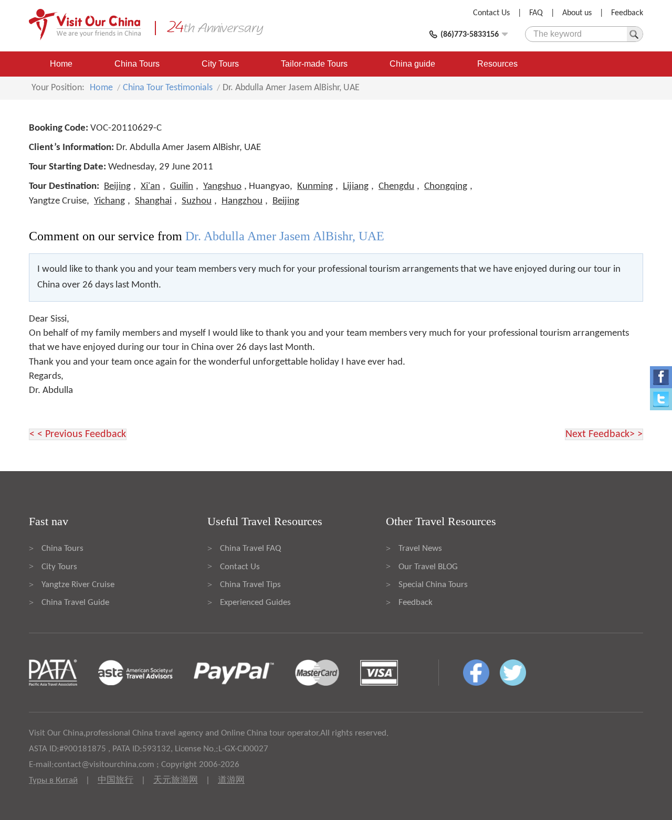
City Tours (220, 63)
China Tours (137, 63)
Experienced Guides (255, 602)
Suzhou (197, 201)
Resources (497, 63)
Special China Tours (433, 584)
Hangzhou (242, 201)
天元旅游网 (175, 780)
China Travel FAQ (250, 548)
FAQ (536, 13)
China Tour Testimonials (168, 88)
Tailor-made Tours (314, 63)
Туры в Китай (53, 780)
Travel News (420, 548)
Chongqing (445, 186)
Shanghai (153, 201)
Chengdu (396, 186)
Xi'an (150, 186)
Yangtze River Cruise (77, 584)
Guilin (181, 186)
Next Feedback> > (604, 434)
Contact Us (491, 13)
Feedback (627, 13)
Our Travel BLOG (428, 566)
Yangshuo (222, 186)
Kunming (315, 186)
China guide (412, 63)
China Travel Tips (250, 584)
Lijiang (356, 186)
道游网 (231, 780)
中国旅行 (115, 780)
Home (61, 63)
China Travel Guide (75, 602)
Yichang (109, 201)
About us (577, 13)
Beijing (117, 186)
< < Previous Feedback (77, 434)
